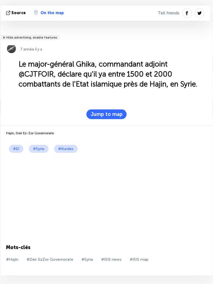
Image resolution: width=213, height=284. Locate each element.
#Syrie (38, 148)
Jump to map (107, 114)
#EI (16, 148)
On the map (52, 13)
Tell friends (168, 13)
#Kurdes (65, 148)
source (18, 13)
